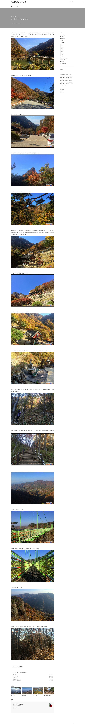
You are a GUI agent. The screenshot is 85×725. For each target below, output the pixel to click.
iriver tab (62, 53)
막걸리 (70, 76)
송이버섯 (64, 76)
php (61, 44)
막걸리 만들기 (69, 74)
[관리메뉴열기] (83, 2)
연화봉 (61, 77)
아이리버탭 (70, 80)
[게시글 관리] (16, 667)
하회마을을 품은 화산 (16, 680)
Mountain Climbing (16, 672)
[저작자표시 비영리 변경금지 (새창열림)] (24, 666)
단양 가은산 (14, 674)
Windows (62, 50)
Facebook (62, 56)
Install (62, 54)
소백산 (61, 74)
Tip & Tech (62, 42)
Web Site (62, 36)
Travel (61, 40)
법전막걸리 (62, 80)
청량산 (64, 82)
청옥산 (72, 83)
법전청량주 (65, 74)
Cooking (62, 61)
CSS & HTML (63, 47)
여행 (61, 83)
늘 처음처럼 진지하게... (19, 2)
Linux (62, 45)
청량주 (61, 76)
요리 (63, 83)
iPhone (62, 51)
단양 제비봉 (14, 677)
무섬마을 (70, 77)
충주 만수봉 (14, 676)
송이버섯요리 (67, 82)
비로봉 (64, 77)
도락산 (66, 83)
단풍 (72, 76)
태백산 (61, 85)
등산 (67, 76)
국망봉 (70, 79)
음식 (61, 82)
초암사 (71, 82)
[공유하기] (15, 667)
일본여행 (67, 77)
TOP (73, 724)
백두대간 (64, 85)
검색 (70, 2)
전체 (61, 32)
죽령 (64, 79)
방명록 (17, 6)
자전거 (61, 79)
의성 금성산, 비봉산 (15, 679)
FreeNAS (62, 48)
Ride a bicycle (63, 63)
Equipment (63, 59)
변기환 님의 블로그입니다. (17, 705)
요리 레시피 (66, 80)
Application (62, 34)
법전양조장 (67, 79)
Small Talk (62, 38)
